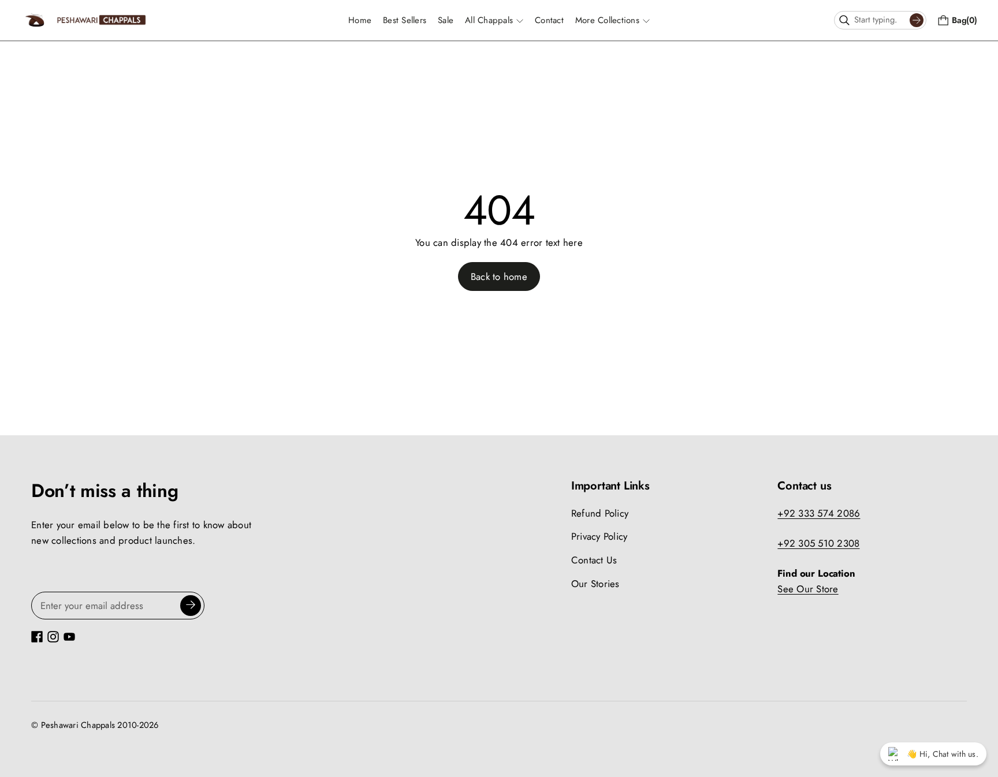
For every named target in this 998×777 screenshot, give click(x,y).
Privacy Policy (599, 536)
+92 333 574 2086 (818, 513)
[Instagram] (53, 636)
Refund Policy (599, 513)
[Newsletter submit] (190, 605)
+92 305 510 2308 (818, 543)
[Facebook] (37, 636)
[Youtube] (69, 636)
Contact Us (594, 560)
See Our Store (807, 589)
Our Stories (595, 584)
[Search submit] (916, 20)
